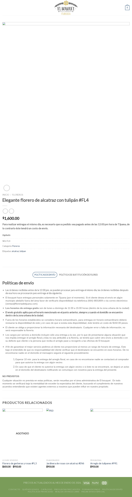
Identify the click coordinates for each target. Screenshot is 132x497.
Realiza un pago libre (67, 491)
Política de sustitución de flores (78, 274)
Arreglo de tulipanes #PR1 (103, 463)
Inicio (5, 194)
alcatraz (15, 251)
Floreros (17, 194)
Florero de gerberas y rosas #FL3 (19, 463)
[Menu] (4, 8)
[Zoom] (7, 188)
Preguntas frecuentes (67, 489)
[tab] (45, 275)
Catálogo (46, 489)
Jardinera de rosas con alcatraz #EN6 (65, 463)
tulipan (23, 251)
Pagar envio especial (93, 491)
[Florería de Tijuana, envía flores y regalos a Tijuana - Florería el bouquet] (66, 8)
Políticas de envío (45, 274)
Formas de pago (91, 489)
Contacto (14, 489)
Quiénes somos (30, 489)
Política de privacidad (40, 491)
